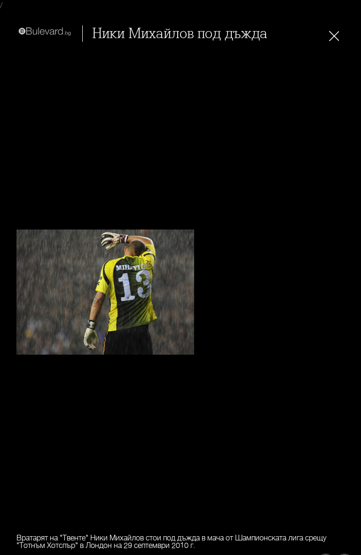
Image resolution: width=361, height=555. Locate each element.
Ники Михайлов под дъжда (179, 33)
